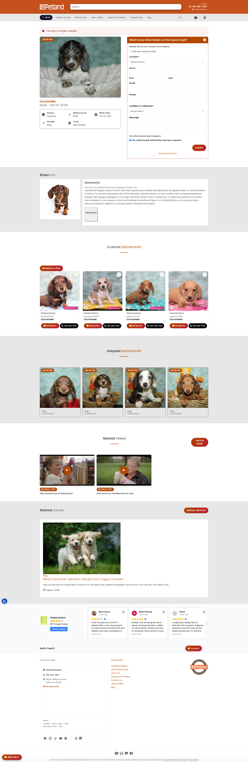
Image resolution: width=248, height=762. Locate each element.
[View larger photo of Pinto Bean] (204, 274)
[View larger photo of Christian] (76, 274)
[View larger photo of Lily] (119, 274)
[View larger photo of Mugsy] (162, 274)
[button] (206, 624)
